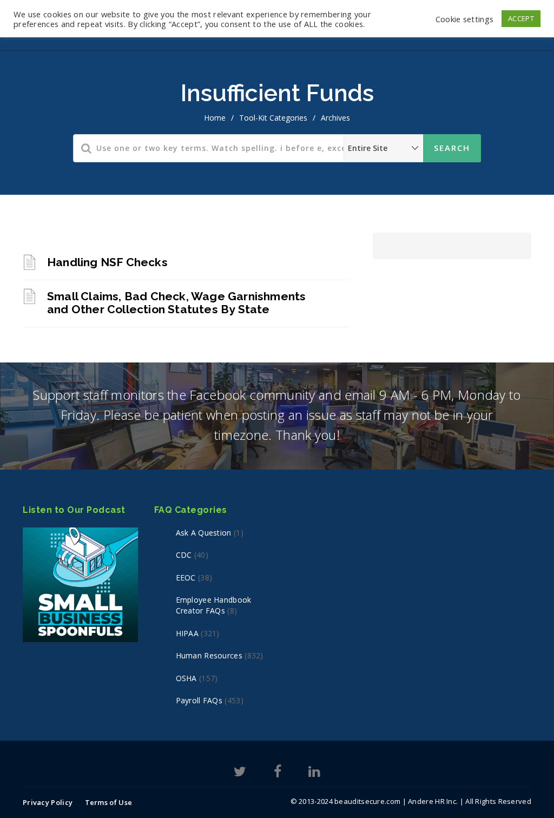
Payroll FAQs (199, 700)
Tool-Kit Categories (273, 118)
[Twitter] (240, 773)
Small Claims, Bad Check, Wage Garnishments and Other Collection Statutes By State (176, 302)
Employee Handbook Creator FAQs (214, 605)
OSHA (186, 678)
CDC (184, 555)
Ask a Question (204, 532)
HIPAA (187, 633)
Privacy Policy (47, 802)
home (215, 118)
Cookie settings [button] (465, 19)
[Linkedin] (314, 773)
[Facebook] (277, 773)
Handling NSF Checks (107, 262)
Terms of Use (109, 802)
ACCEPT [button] (521, 18)
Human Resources (209, 655)
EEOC (186, 577)
